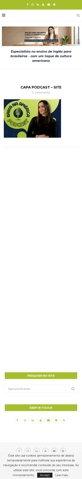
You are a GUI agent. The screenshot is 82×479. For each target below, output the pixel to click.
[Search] (78, 15)
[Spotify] (54, 4)
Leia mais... (62, 475)
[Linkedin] (38, 4)
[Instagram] (32, 4)
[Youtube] (43, 4)
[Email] (48, 4)
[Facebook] (27, 4)
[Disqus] (41, 201)
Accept (45, 475)
